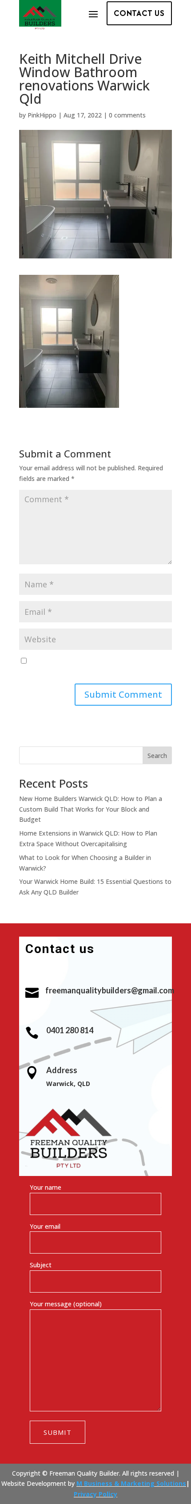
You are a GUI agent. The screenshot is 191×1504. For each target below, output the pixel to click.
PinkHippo (42, 115)
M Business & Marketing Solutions (131, 1483)
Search (157, 755)
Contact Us (139, 13)
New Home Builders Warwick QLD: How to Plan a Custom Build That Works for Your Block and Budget (90, 809)
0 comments (127, 115)
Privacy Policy (95, 1494)
